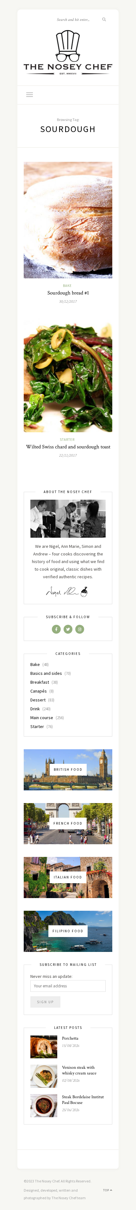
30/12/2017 (68, 301)
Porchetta (70, 1038)
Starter (67, 439)
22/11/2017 (68, 455)
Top (106, 1190)
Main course (41, 717)
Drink (35, 709)
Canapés (38, 691)
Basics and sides (46, 673)
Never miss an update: (51, 976)
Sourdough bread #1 (68, 292)
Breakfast (39, 682)
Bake (67, 285)
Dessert (38, 700)
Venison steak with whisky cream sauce (79, 1070)
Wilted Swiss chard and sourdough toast (68, 446)
